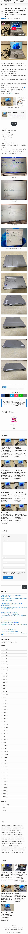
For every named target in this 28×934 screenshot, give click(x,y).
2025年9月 (5, 673)
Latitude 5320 (14, 836)
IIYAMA (20, 834)
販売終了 (4, 18)
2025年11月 (5, 667)
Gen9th (15, 834)
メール (4, 562)
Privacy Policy (10, 927)
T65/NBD (9, 845)
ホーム (5, 927)
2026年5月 (5, 655)
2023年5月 (5, 736)
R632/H (4, 845)
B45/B (3, 825)
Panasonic (13, 389)
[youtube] (14, 925)
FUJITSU (19, 832)
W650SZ (12, 852)
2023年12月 (5, 724)
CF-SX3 (15, 828)
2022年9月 (5, 760)
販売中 (4, 807)
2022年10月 (5, 757)
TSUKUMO (10, 850)
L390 (8, 836)
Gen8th (9, 834)
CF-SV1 (4, 389)
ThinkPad (16, 845)
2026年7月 (5, 649)
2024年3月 (5, 715)
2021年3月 (5, 796)
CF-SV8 (4, 828)
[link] (14, 428)
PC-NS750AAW (12, 841)
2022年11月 (5, 754)
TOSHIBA (4, 850)
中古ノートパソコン (20, 389)
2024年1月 (5, 721)
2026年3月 (5, 658)
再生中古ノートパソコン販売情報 (14, 1)
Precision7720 (13, 843)
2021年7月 (5, 793)
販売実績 (16, 929)
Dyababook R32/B (16, 830)
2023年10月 (5, 727)
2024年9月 (5, 697)
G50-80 (4, 834)
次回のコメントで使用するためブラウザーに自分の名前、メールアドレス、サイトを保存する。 (14, 573)
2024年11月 (5, 694)
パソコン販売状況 (20, 927)
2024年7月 (5, 703)
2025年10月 (5, 670)
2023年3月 (5, 742)
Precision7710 (5, 843)
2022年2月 (5, 781)
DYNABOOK (5, 832)
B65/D (8, 825)
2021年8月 (5, 790)
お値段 (14, 123)
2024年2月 (5, 718)
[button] (3, 395)
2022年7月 (5, 766)
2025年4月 (5, 679)
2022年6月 (5, 769)
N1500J (17, 839)
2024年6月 (5, 706)
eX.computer (12, 832)
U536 (16, 850)
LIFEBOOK (11, 839)
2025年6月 (5, 676)
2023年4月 (5, 739)
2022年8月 (5, 763)
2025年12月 (5, 664)
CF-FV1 (14, 825)
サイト (4, 567)
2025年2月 (5, 685)
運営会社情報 (20, 929)
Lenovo (21, 836)
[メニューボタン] (1, 1)
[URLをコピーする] (25, 395)
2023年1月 (5, 748)
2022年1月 (5, 784)
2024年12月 (5, 691)
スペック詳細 (9, 93)
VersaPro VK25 (5, 852)
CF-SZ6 (4, 830)
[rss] (15, 925)
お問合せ (15, 927)
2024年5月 (5, 709)
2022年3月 (5, 778)
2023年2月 (5, 745)
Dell (9, 830)
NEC (22, 839)
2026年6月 (5, 652)
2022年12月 (5, 751)
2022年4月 (5, 775)
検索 (24, 587)
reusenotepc (14, 425)
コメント (5, 540)
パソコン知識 (6, 804)
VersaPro (22, 850)
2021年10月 (5, 787)
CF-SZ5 (21, 828)
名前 (4, 557)
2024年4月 (5, 712)
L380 (3, 836)
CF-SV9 (9, 828)
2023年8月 (5, 730)
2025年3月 (5, 682)
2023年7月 (5, 733)
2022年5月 (5, 772)
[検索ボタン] (26, 1)
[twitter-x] (12, 925)
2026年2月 (5, 661)
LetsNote (8, 389)
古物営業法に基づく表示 (9, 929)
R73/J (20, 843)
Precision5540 (21, 841)
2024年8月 (5, 700)
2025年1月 (5, 688)
